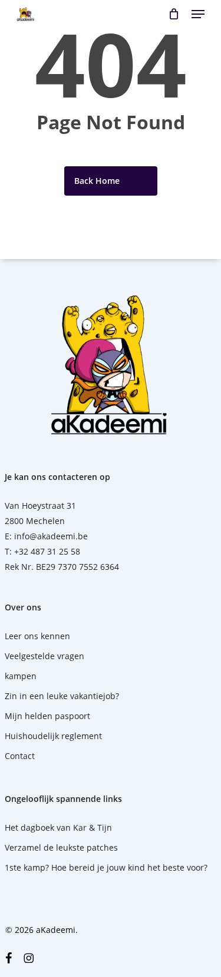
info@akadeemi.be (51, 536)
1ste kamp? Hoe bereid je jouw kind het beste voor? (106, 867)
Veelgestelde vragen (44, 656)
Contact (20, 755)
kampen (21, 675)
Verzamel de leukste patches (61, 847)
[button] (198, 14)
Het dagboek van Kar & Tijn (58, 827)
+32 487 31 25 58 (47, 551)
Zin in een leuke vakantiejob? (62, 695)
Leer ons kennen (37, 636)
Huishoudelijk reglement (53, 735)
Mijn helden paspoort (47, 715)
